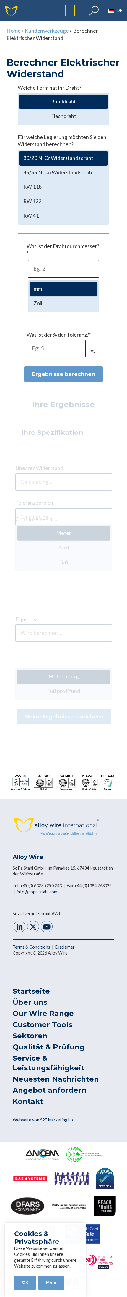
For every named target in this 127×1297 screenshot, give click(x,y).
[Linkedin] (19, 927)
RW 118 (32, 187)
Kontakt (28, 1101)
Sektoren (30, 1036)
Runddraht (63, 101)
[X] (33, 927)
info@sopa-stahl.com (37, 891)
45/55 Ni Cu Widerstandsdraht (58, 172)
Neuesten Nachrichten (56, 1079)
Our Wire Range (43, 1013)
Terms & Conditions (32, 947)
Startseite (31, 991)
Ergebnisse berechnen (63, 374)
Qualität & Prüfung (49, 1047)
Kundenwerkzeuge (47, 31)
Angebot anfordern (50, 1090)
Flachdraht (63, 116)
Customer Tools (42, 1024)
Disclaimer (65, 947)
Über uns (30, 1002)
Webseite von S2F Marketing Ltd (43, 1119)
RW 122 (32, 201)
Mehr (51, 1282)
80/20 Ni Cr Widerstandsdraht (58, 158)
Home (13, 31)
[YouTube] (47, 927)
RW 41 (31, 216)
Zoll (38, 303)
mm (38, 289)
